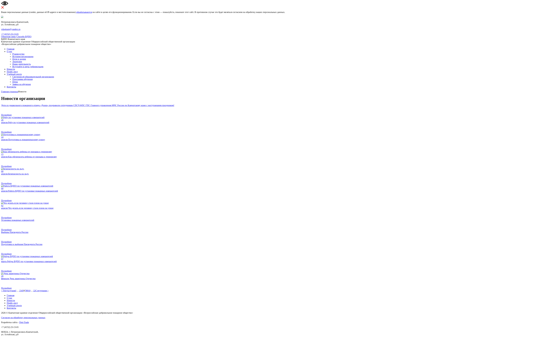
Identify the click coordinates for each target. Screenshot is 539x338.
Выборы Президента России (14, 232)
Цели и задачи (19, 59)
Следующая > (42, 290)
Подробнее (6, 115)
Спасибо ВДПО (23, 36)
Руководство (18, 54)
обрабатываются (84, 12)
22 (34, 290)
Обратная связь (8, 36)
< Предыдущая (8, 290)
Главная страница (9, 91)
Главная (10, 49)
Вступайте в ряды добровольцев (27, 66)
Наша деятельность (21, 64)
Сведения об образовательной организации (33, 77)
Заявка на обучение (21, 84)
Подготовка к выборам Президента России (21, 244)
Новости (11, 69)
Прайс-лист (12, 71)
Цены (15, 82)
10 (29, 290)
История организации (22, 56)
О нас (9, 51)
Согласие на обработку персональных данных (23, 317)
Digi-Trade (24, 322)
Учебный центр (14, 74)
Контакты (11, 87)
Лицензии (17, 61)
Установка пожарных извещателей (17, 220)
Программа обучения (22, 79)
